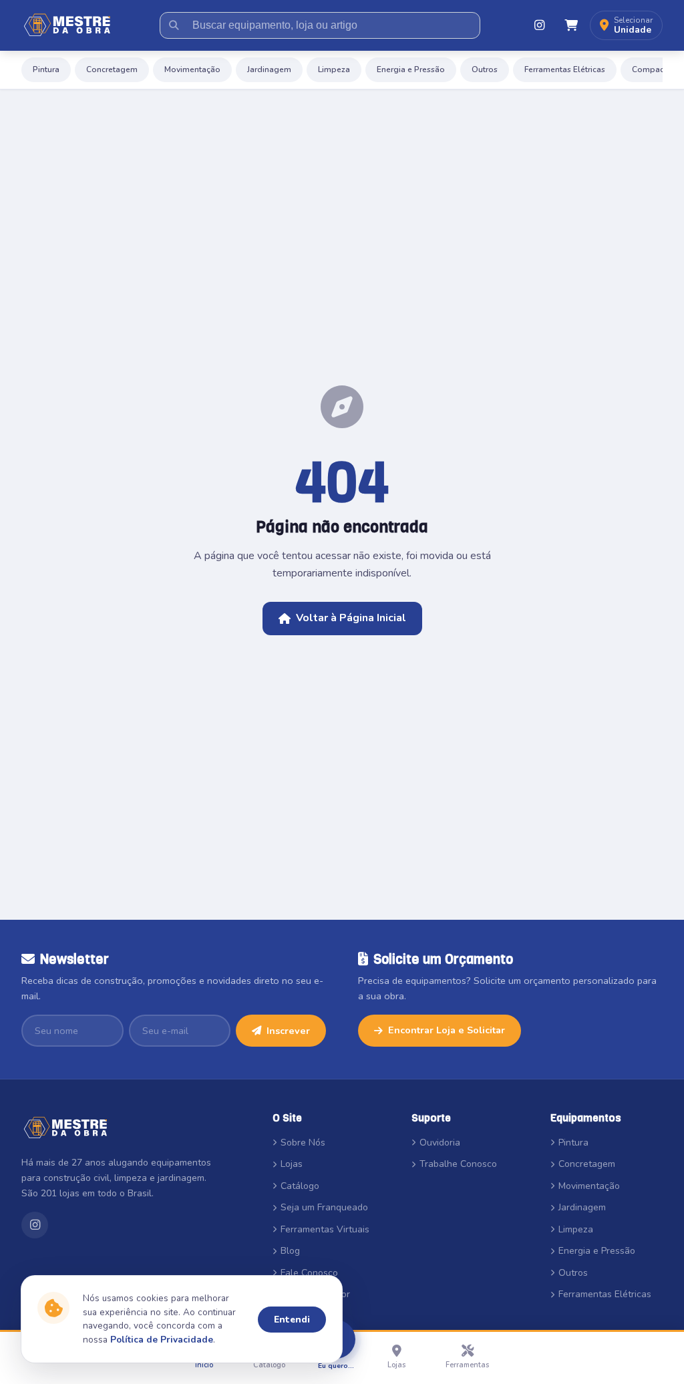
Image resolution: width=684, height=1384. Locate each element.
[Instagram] (539, 25)
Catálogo (300, 1186)
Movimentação (192, 69)
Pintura (46, 69)
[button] (626, 26)
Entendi (292, 1319)
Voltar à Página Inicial (351, 618)
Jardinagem (269, 69)
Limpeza (334, 69)
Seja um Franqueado (324, 1207)
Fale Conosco (309, 1272)
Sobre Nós (303, 1142)
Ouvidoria (439, 1142)
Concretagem (112, 69)
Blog (290, 1250)
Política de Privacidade (161, 1339)
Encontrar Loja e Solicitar (446, 1030)
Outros (485, 69)
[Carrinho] (571, 25)
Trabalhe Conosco (458, 1164)
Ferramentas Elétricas (564, 69)
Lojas (292, 1164)
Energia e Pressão (411, 69)
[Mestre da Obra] (67, 25)
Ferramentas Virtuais (325, 1229)
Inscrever (288, 1030)
